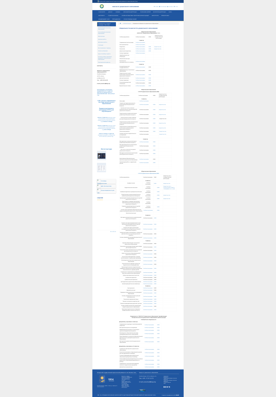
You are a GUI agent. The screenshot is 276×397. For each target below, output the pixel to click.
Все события (113, 231)
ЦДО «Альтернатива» (106, 186)
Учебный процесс (127, 23)
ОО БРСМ (123, 380)
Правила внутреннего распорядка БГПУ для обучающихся (106, 110)
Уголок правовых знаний (130, 19)
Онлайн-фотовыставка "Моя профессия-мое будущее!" (135, 15)
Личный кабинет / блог (104, 19)
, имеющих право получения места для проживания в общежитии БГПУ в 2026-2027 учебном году (106, 119)
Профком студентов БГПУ (126, 381)
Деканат (110, 12)
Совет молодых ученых (126, 379)
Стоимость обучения (167, 382)
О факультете (101, 12)
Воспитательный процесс (159, 12)
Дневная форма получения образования (104, 28)
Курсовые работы (102, 39)
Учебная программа (140, 42)
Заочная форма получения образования (104, 32)
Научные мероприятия (126, 378)
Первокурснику (165, 15)
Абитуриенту (101, 15)
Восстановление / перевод (104, 48)
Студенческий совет (125, 384)
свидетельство (162, 104)
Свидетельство (157, 46)
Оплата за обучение (103, 50)
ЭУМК (149, 46)
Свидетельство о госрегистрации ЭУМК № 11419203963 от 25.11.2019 (169, 188)
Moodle (157, 6)
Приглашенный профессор (104, 62)
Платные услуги (124, 387)
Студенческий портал (125, 386)
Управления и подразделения (127, 377)
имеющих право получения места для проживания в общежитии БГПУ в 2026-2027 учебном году (106, 127)
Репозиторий (164, 6)
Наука (170, 12)
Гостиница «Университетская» (102, 182)
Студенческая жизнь (113, 15)
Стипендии (100, 45)
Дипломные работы (102, 42)
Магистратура (155, 15)
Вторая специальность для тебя (105, 191)
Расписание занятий (145, 12)
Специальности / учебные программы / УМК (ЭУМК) (104, 24)
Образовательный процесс (130, 12)
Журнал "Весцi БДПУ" (125, 385)
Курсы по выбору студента (104, 53)
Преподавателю (116, 19)
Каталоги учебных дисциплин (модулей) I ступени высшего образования (105, 58)
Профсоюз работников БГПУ (126, 382)
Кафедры (118, 12)
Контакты (171, 6)
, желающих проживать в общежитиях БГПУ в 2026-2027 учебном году (106, 135)
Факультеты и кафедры (126, 376)
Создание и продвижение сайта (170, 395)
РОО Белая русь (124, 383)
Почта (176, 6)
